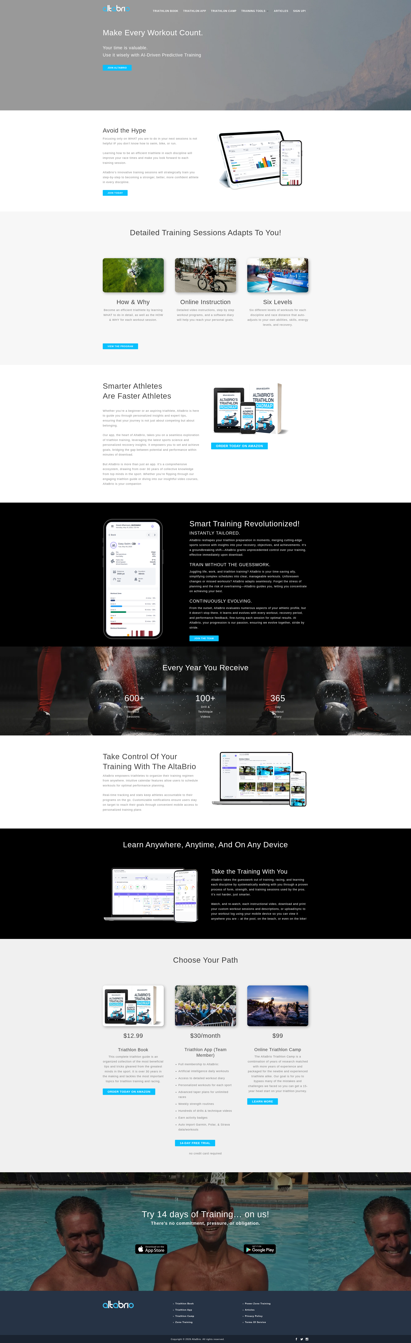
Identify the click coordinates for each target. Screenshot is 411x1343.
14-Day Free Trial (195, 1143)
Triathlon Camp (223, 11)
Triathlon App (194, 11)
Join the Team (204, 638)
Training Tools (253, 11)
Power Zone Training (258, 1303)
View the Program (120, 346)
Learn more (262, 1101)
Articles (281, 11)
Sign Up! (299, 11)
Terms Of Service (255, 1322)
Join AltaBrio (117, 67)
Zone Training (184, 1322)
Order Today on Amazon (239, 446)
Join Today (115, 193)
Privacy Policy (254, 1316)
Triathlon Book (165, 11)
